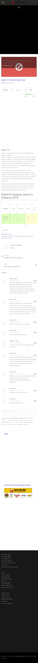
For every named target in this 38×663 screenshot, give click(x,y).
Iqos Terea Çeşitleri (6, 603)
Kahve (3, 573)
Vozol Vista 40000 (6, 561)
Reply (35, 281)
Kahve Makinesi (5, 577)
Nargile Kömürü (5, 597)
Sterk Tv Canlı (12, 236)
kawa (2, 83)
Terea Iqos (4, 601)
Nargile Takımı (5, 595)
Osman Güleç (13, 278)
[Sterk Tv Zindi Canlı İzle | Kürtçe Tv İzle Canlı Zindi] (19, 2)
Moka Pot (4, 581)
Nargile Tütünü (5, 593)
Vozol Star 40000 (6, 556)
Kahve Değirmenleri (6, 585)
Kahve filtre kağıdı (6, 579)
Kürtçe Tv (8, 234)
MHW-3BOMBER (5, 583)
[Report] (31, 90)
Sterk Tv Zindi (8, 238)
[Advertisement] (19, 31)
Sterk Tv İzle (19, 236)
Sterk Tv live (26, 236)
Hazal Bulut (12, 388)
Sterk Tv (6, 236)
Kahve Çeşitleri (5, 575)
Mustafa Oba (13, 320)
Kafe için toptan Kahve (7, 587)
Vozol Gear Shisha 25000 (8, 563)
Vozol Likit (4, 565)
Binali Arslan (12, 330)
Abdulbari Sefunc (14, 341)
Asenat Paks (12, 353)
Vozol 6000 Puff (5, 559)
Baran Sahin (12, 299)
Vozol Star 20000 (6, 554)
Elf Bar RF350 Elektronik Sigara (9, 567)
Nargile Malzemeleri (7, 599)
